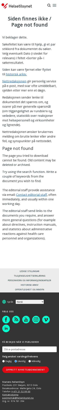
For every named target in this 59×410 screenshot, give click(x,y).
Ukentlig (21, 361)
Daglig (8, 361)
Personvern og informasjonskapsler (29, 280)
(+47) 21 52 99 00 (20, 391)
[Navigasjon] (54, 5)
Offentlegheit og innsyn (29, 289)
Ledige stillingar (29, 271)
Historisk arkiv (29, 284)
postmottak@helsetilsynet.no (18, 397)
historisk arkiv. (16, 74)
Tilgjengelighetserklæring (29, 275)
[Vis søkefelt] (49, 5)
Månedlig (35, 361)
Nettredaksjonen (14, 81)
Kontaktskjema (10, 394)
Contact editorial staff (31, 195)
